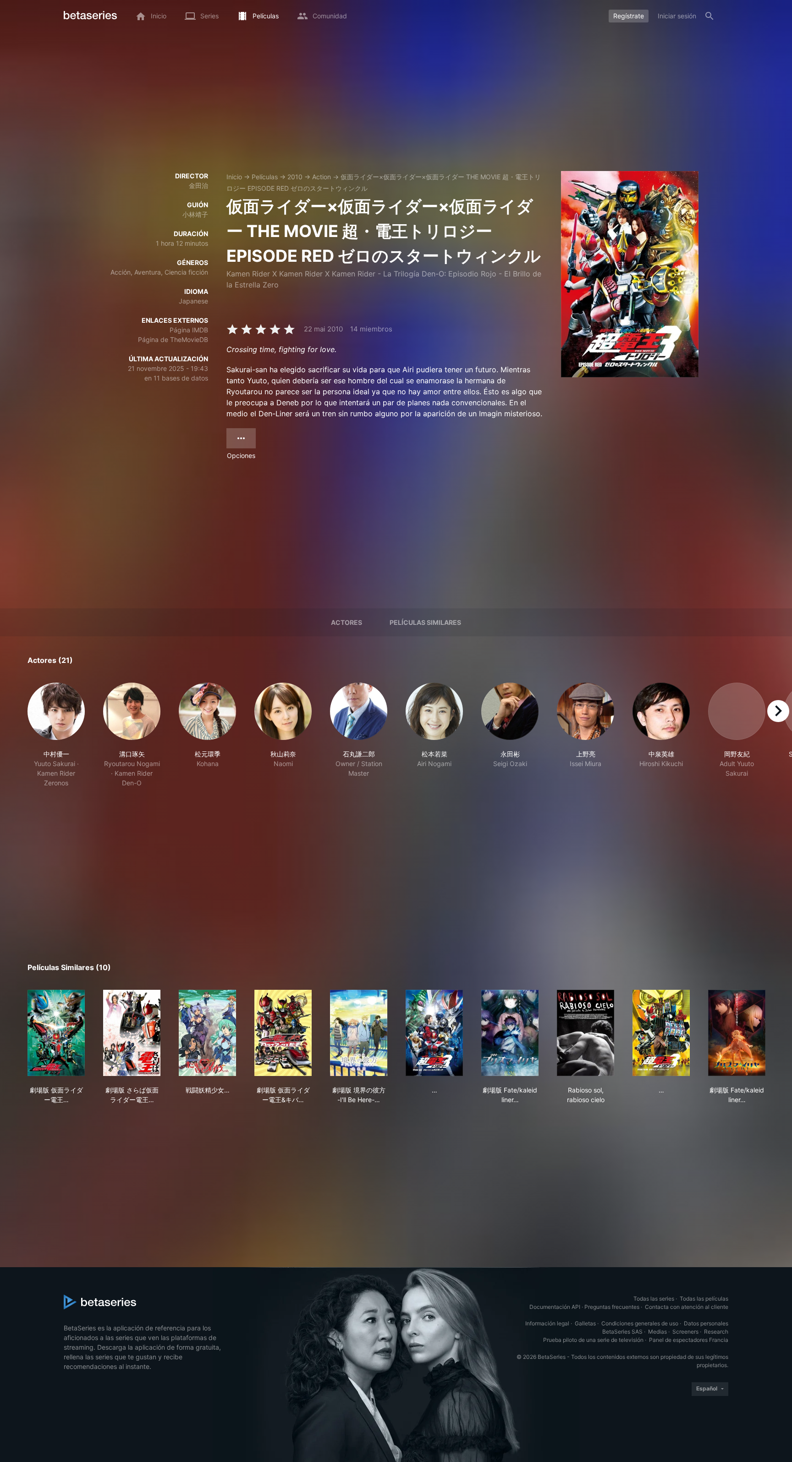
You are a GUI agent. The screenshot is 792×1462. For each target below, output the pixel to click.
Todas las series (653, 1298)
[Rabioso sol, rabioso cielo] (585, 1033)
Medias (657, 1331)
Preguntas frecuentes (611, 1306)
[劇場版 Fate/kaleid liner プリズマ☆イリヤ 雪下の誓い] (510, 1033)
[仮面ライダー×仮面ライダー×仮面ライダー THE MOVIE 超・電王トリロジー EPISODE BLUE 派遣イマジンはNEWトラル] (434, 1033)
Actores (346, 622)
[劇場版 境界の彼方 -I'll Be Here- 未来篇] (358, 1033)
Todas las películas (704, 1298)
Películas (265, 177)
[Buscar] (709, 16)
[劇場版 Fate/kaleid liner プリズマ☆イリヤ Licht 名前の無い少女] (736, 1033)
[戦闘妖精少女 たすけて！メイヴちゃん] (207, 1033)
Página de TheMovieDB (173, 339)
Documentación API (554, 1306)
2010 (294, 177)
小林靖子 (195, 214)
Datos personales (706, 1323)
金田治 (198, 185)
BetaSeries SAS (622, 1331)
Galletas (585, 1323)
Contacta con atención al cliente (686, 1306)
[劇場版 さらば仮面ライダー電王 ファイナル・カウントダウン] (131, 1033)
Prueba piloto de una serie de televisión (593, 1339)
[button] (56, 735)
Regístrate (628, 16)
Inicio (234, 177)
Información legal (547, 1323)
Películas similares (425, 622)
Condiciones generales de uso (639, 1323)
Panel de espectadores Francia (688, 1339)
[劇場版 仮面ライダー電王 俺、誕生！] (56, 1033)
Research (716, 1331)
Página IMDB (189, 330)
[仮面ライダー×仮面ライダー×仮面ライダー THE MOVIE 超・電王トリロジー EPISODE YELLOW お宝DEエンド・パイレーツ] (661, 1033)
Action (321, 177)
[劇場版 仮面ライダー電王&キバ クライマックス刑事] (283, 1033)
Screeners (685, 1331)
